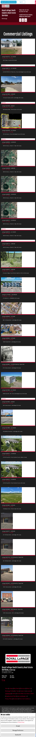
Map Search (16, 688)
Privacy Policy (21, 722)
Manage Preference (18, 730)
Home (6, 688)
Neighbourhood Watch (11, 696)
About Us (28, 688)
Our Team (16, 691)
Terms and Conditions (24, 698)
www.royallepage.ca (22, 696)
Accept (18, 726)
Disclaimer (15, 698)
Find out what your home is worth (25, 693)
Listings (11, 688)
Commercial (8, 693)
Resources (23, 688)
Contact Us (23, 691)
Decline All (18, 735)
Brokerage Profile (9, 691)
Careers (14, 693)
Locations (28, 691)
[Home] (6, 6)
